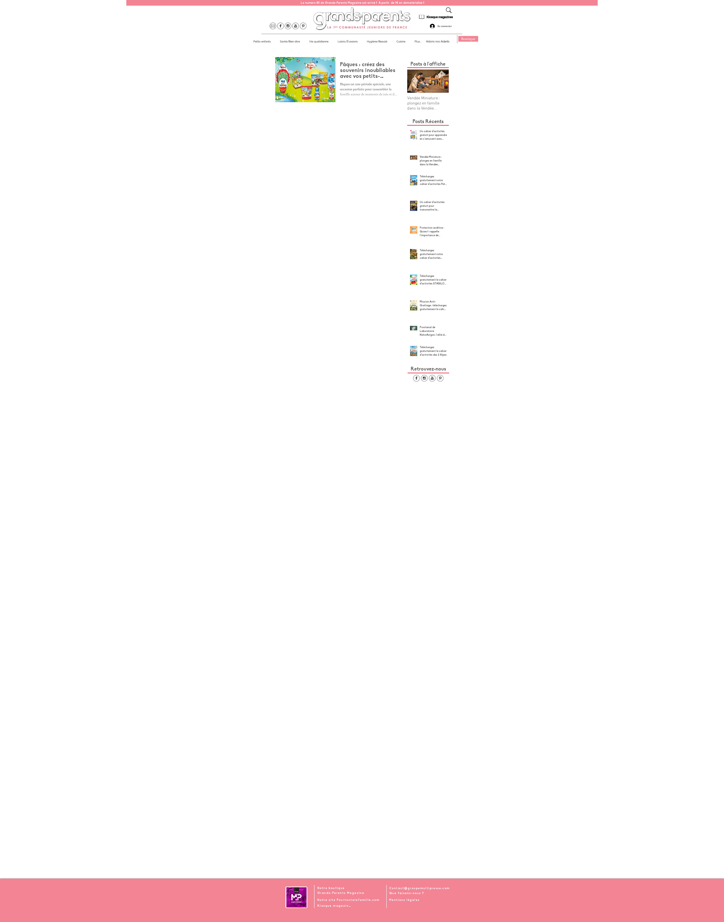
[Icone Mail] (273, 26)
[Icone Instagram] (288, 26)
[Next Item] (442, 81)
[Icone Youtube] (295, 26)
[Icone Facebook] (280, 26)
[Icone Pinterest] (303, 26)
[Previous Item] (413, 81)
